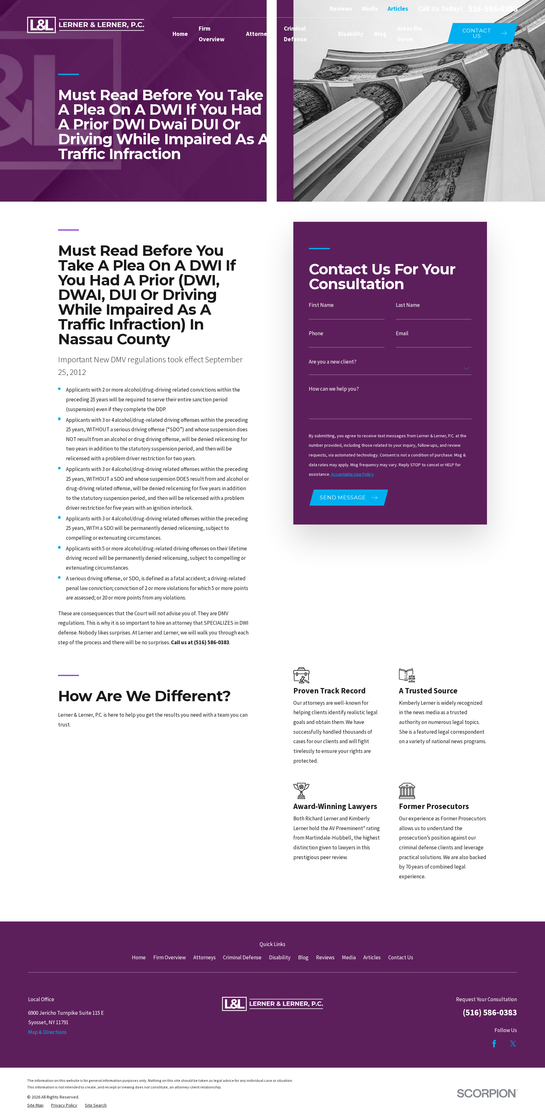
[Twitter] (513, 1043)
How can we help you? (334, 389)
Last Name (408, 305)
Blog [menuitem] (380, 33)
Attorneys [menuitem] (259, 33)
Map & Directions (47, 1032)
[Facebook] (494, 1043)
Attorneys (204, 957)
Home (139, 957)
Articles (398, 8)
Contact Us (400, 957)
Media (370, 8)
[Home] (85, 24)
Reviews (341, 8)
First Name (321, 305)
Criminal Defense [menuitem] (295, 34)
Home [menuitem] (180, 33)
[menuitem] (35, 1105)
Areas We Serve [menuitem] (409, 34)
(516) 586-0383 (490, 1012)
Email (402, 333)
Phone (316, 333)
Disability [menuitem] (350, 33)
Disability (279, 957)
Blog (303, 957)
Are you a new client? (332, 361)
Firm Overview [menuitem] (212, 34)
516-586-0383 (493, 8)
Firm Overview (169, 957)
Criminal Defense (242, 957)
